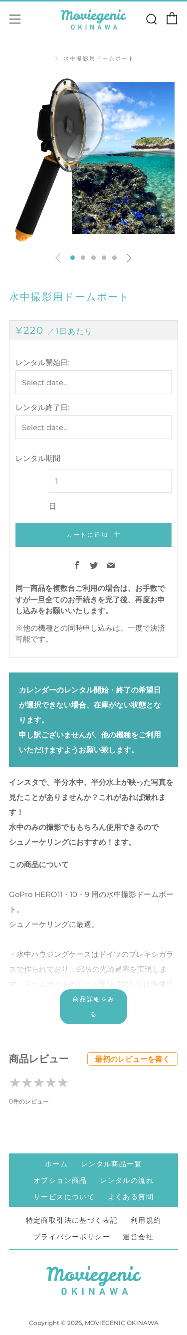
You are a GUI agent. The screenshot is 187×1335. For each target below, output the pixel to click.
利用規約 (146, 1220)
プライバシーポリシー (71, 1236)
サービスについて (64, 1196)
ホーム (56, 1163)
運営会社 (138, 1236)
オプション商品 (60, 1180)
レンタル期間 (37, 458)
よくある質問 (131, 1196)
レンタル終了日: (42, 407)
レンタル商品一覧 (111, 1163)
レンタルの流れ (127, 1180)
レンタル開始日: (42, 362)
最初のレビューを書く (132, 1059)
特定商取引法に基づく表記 (72, 1220)
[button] (72, 257)
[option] (93, 158)
